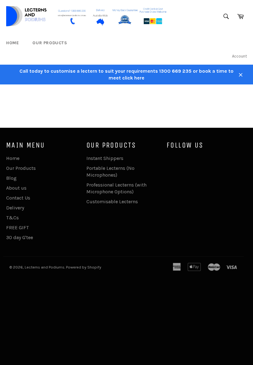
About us (16, 188)
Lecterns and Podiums (44, 267)
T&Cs (12, 218)
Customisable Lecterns (112, 201)
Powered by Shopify (83, 267)
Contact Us (18, 198)
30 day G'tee (19, 237)
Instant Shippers (104, 158)
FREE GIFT (17, 227)
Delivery (15, 208)
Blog (11, 178)
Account (239, 56)
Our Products (49, 42)
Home (12, 42)
